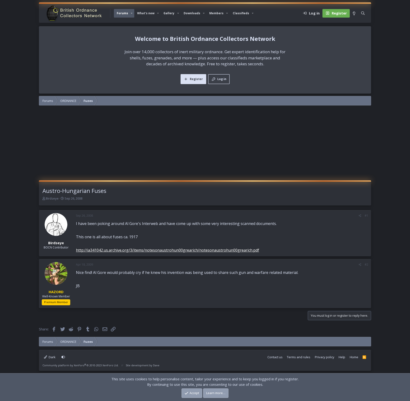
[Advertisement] (205, 144)
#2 (366, 265)
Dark (52, 357)
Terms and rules (298, 357)
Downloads (192, 13)
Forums (122, 13)
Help (342, 357)
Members (216, 13)
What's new (145, 13)
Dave (156, 365)
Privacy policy (324, 357)
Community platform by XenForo (80, 365)
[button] (131, 13)
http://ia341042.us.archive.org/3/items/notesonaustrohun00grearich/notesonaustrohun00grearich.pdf (167, 250)
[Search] (363, 13)
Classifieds (241, 13)
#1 (366, 216)
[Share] (360, 216)
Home (354, 357)
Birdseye (52, 198)
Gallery (168, 13)
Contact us (275, 357)
